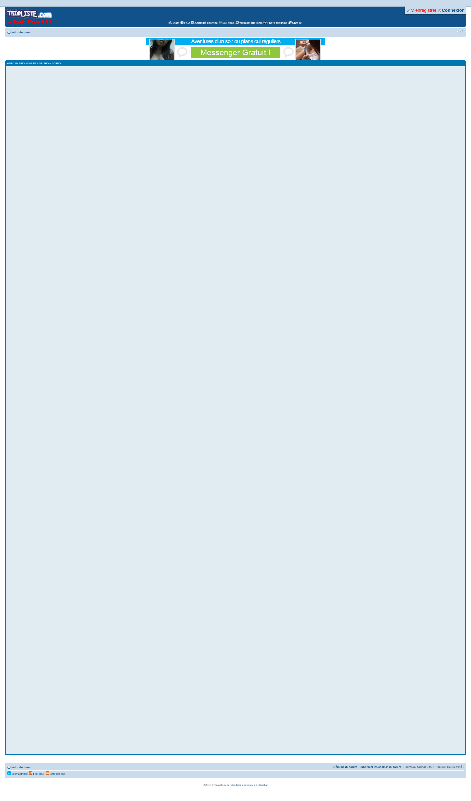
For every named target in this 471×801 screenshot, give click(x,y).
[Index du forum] (29, 17)
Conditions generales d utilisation (249, 785)
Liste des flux (57, 773)
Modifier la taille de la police (460, 31)
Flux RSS (38, 773)
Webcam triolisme (250, 22)
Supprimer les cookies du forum (380, 766)
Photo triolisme (277, 22)
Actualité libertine (206, 22)
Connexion (453, 10)
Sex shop (228, 22)
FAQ (187, 22)
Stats (176, 22)
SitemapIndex (19, 773)
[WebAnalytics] (235, 782)
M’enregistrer (423, 10)
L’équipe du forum (345, 766)
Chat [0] (297, 22)
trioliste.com (222, 785)
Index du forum (21, 32)
